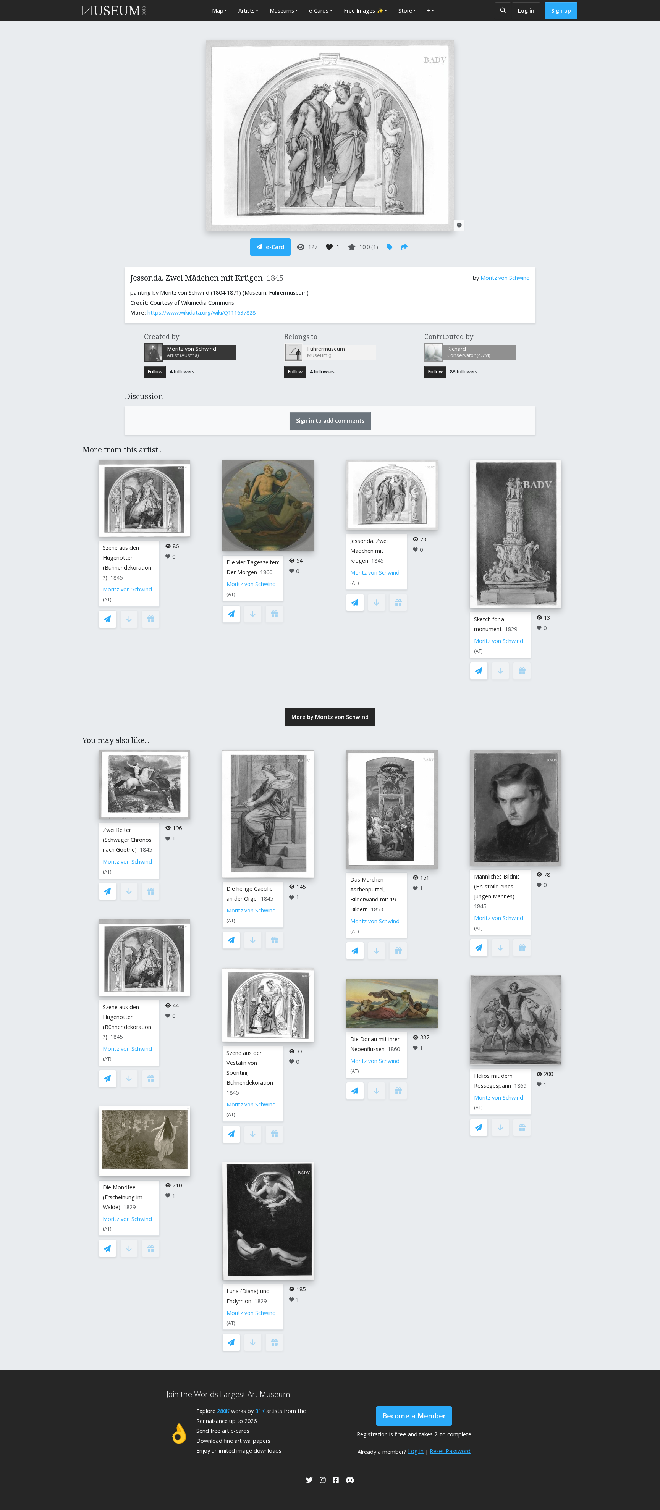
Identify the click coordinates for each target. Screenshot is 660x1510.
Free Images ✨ (363, 10)
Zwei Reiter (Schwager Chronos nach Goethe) (127, 839)
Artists (246, 10)
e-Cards (318, 10)
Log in (526, 10)
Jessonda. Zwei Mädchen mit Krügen (369, 550)
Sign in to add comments (330, 420)
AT (107, 599)
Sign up (561, 10)
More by (330, 716)
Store (405, 10)
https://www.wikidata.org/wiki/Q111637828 (201, 312)
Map (217, 10)
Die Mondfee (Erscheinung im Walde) (122, 1197)
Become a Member (414, 1415)
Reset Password (450, 1451)
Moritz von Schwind (505, 277)
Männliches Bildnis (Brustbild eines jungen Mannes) (497, 886)
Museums (282, 10)
